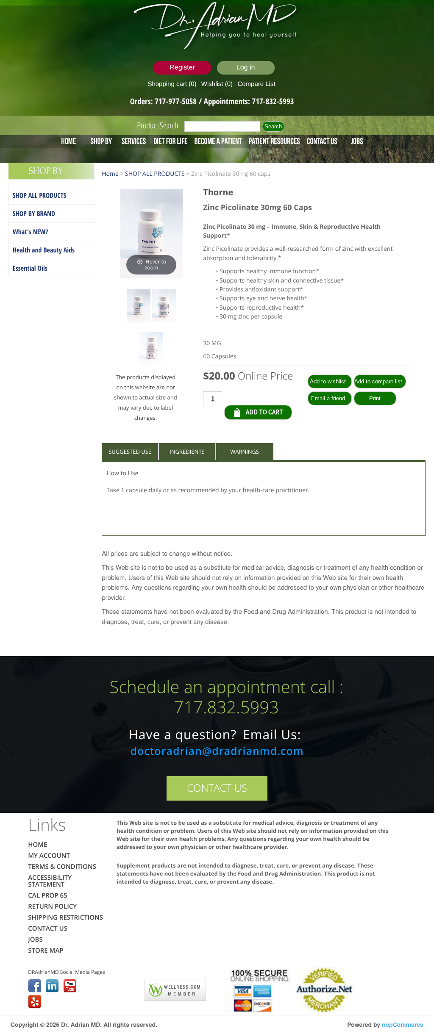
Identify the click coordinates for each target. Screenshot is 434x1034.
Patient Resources (274, 141)
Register (182, 67)
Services (134, 141)
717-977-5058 (176, 101)
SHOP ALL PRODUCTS (39, 195)
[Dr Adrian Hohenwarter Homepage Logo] (217, 26)
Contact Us (322, 141)
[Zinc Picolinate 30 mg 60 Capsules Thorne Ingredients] (164, 307)
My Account (49, 855)
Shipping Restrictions (65, 917)
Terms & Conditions (62, 866)
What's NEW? (30, 231)
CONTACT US (217, 788)
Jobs (357, 141)
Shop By (101, 141)
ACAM (126, 988)
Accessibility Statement (50, 881)
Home (68, 141)
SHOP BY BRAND (34, 213)
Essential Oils (30, 268)
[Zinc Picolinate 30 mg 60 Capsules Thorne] (138, 307)
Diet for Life (170, 141)
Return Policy (52, 906)
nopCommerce (402, 1024)
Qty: (296, 398)
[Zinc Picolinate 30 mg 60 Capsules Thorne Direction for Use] (151, 350)
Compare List (256, 84)
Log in (245, 67)
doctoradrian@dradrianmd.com (216, 751)
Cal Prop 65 (47, 895)
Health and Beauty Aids (44, 250)
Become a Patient (218, 141)
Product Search (157, 125)
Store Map (45, 950)
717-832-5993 (273, 101)
